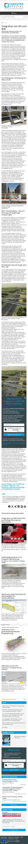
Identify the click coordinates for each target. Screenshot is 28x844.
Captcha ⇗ (20, 431)
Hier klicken (16, 430)
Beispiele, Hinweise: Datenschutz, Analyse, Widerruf (14, 443)
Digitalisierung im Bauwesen (17, 410)
